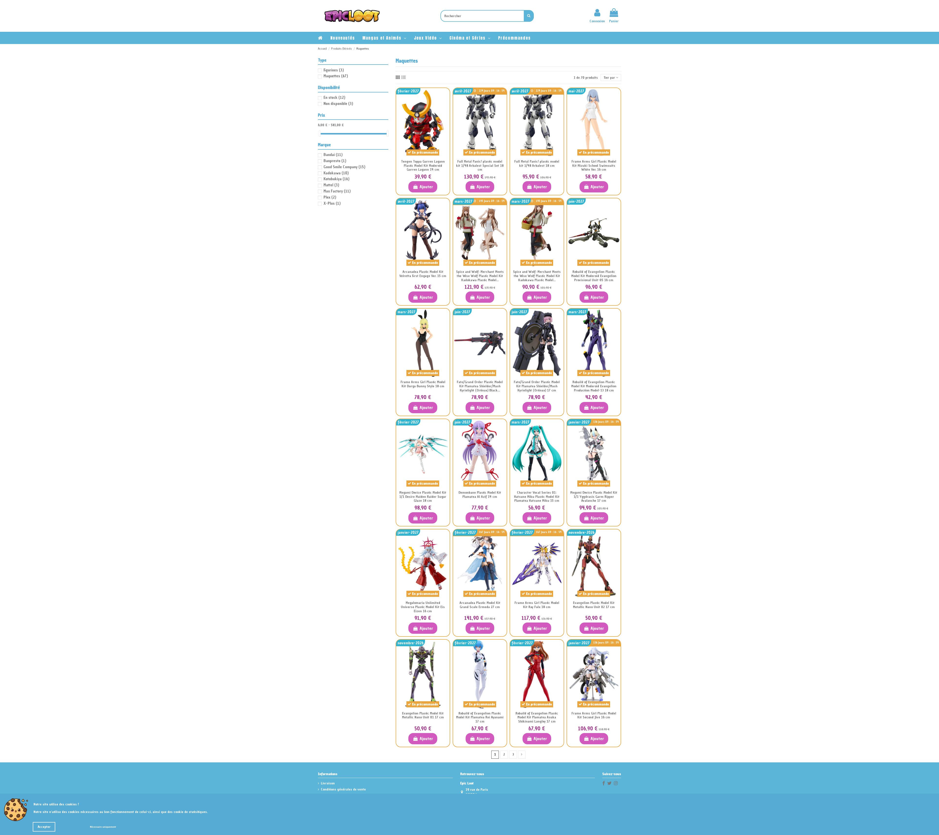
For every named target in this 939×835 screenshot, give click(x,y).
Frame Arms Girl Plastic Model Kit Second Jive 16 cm (593, 715)
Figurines (334, 70)
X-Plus (332, 203)
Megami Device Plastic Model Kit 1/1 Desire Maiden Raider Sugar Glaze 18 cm (422, 496)
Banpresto (335, 160)
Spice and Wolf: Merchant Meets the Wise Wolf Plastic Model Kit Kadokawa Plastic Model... (480, 275)
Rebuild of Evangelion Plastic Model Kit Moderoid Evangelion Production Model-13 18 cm (593, 386)
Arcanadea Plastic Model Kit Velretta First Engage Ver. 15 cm (422, 273)
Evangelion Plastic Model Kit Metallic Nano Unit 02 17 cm (594, 605)
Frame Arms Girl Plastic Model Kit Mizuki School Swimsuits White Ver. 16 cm (593, 165)
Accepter (44, 826)
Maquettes (336, 75)
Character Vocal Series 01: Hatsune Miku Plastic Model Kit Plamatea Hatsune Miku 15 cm (536, 496)
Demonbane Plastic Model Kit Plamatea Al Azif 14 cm (479, 494)
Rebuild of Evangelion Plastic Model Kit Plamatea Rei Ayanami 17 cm (479, 717)
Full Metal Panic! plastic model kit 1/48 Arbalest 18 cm (536, 163)
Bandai (333, 154)
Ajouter (426, 187)
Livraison (328, 783)
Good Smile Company (344, 166)
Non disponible (338, 103)
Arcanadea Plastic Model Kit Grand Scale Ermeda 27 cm (479, 605)
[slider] (320, 134)
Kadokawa (336, 173)
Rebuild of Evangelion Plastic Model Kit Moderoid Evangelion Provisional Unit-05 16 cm (593, 275)
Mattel (331, 185)
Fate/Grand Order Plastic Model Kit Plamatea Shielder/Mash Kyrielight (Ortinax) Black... (480, 386)
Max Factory (337, 191)
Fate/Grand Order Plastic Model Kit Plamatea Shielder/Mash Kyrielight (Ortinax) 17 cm (537, 386)
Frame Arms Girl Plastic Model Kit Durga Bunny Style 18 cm (423, 384)
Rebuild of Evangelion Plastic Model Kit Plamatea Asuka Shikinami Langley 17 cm (536, 717)
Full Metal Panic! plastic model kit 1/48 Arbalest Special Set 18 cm (479, 165)
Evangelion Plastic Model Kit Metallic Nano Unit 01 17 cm (423, 715)
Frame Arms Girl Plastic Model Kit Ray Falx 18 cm (536, 605)
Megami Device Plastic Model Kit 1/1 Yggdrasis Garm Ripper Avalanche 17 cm (593, 496)
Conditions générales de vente (343, 789)
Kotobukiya (336, 178)
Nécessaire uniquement (103, 826)
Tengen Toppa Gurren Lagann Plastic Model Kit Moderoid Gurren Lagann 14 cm (423, 165)
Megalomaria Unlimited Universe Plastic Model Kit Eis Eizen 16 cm (423, 607)
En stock (334, 97)
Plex (330, 197)
